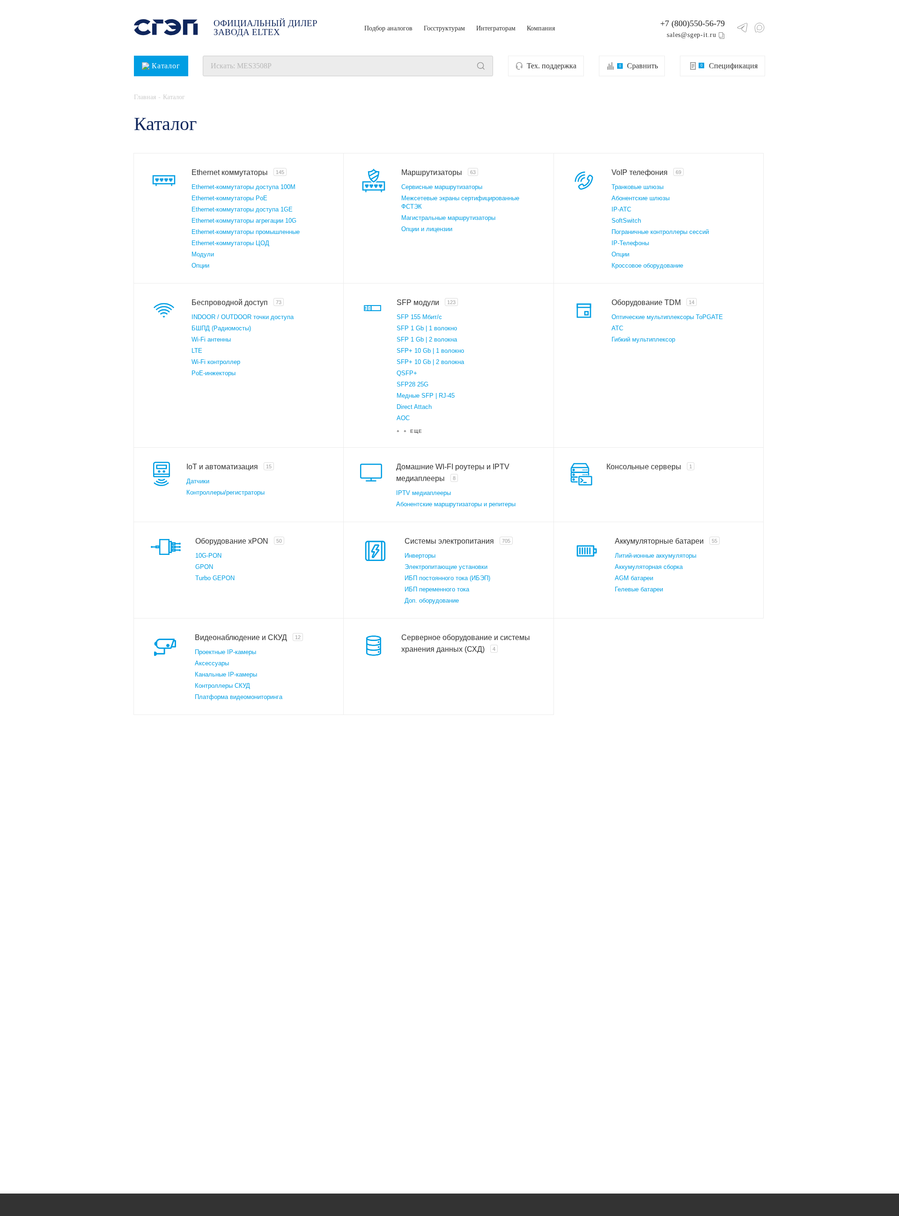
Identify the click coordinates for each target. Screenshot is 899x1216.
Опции (200, 265)
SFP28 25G (412, 384)
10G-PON (208, 555)
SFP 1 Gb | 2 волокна (427, 339)
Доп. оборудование (432, 600)
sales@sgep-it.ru (691, 34)
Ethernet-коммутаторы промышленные (246, 231)
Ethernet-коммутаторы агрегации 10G (244, 220)
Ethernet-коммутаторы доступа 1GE (242, 209)
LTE (197, 350)
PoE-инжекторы (214, 373)
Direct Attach (414, 406)
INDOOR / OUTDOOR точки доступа (243, 316)
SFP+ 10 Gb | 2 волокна (430, 361)
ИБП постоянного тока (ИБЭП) (447, 578)
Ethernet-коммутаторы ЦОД (230, 243)
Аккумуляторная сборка (649, 566)
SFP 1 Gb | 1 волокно (427, 328)
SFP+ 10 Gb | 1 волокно (430, 350)
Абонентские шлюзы (641, 198)
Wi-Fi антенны (211, 339)
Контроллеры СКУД (222, 685)
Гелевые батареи (639, 589)
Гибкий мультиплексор (643, 339)
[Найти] (481, 66)
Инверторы (420, 555)
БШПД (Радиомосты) (221, 328)
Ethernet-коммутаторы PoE (229, 198)
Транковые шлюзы (637, 186)
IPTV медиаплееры (423, 492)
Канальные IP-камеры (226, 674)
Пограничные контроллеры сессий (660, 231)
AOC (403, 418)
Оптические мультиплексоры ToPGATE (667, 316)
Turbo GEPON (215, 578)
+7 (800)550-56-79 (692, 23)
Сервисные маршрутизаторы (441, 186)
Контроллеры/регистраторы (225, 492)
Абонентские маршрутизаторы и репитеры (456, 504)
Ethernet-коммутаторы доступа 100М (243, 186)
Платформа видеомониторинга (238, 696)
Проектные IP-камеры (225, 651)
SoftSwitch (626, 220)
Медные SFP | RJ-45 (426, 395)
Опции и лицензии (426, 229)
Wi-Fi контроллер (216, 361)
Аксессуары (212, 663)
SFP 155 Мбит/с (419, 316)
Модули (203, 254)
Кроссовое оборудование (647, 265)
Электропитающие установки (446, 566)
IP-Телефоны (630, 243)
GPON (204, 566)
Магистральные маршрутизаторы (448, 217)
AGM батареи (634, 578)
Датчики (197, 481)
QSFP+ (407, 373)
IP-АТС (621, 209)
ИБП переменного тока (437, 589)
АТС (617, 328)
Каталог (166, 66)
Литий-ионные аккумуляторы (655, 555)
